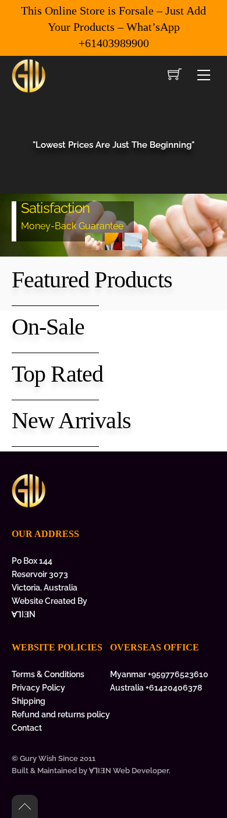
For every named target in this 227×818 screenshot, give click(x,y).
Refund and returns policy (61, 714)
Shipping (28, 701)
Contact (27, 727)
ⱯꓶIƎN (24, 614)
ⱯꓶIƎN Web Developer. (130, 770)
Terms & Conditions (48, 674)
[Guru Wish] (29, 74)
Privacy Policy (38, 687)
